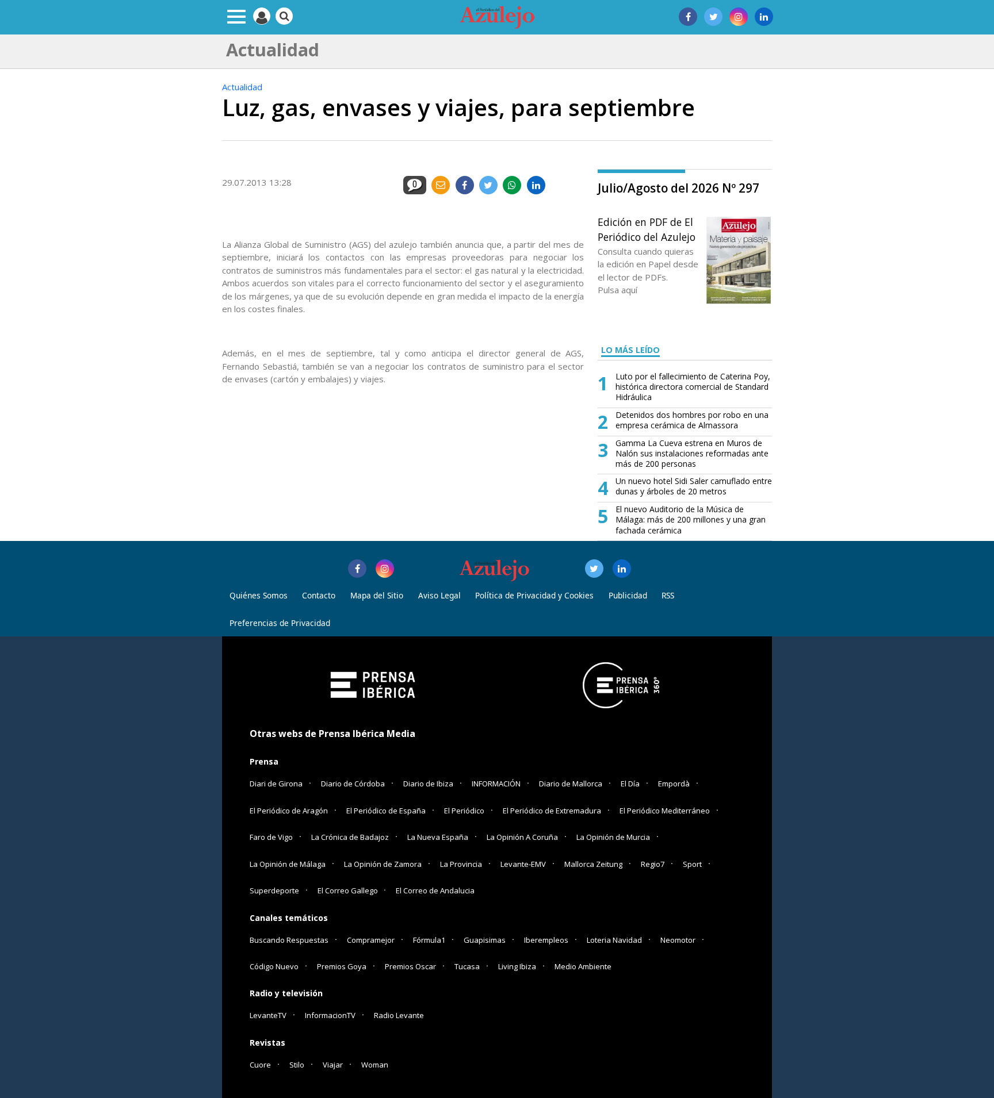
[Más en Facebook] (357, 568)
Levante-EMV (523, 864)
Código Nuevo (274, 966)
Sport (692, 864)
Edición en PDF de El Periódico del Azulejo (646, 229)
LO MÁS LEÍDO (630, 349)
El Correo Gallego (349, 890)
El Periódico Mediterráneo (665, 810)
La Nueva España (437, 837)
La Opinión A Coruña (522, 837)
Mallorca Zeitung (593, 864)
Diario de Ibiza (428, 783)
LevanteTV (268, 1015)
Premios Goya (341, 966)
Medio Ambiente (583, 966)
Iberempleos (546, 940)
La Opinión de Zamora (383, 864)
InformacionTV (330, 1015)
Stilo (296, 1064)
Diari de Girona (276, 783)
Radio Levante (399, 1015)
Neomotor (677, 940)
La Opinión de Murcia (613, 837)
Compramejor (371, 940)
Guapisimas (485, 940)
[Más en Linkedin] (622, 568)
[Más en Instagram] (385, 568)
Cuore (260, 1064)
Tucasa (467, 966)
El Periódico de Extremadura (552, 810)
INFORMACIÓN (496, 783)
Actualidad (242, 87)
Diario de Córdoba (353, 783)
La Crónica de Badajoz (350, 837)
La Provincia (461, 864)
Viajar (333, 1064)
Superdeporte (274, 890)
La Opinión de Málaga (288, 864)
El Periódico (464, 810)
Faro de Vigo (271, 837)
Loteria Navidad (614, 940)
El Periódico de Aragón (289, 810)
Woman (374, 1064)
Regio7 (652, 864)
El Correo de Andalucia (435, 890)
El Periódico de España (386, 810)
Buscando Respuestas (289, 940)
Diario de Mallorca (570, 783)
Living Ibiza (517, 966)
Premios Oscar (410, 966)
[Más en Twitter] (594, 568)
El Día (630, 783)
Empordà (674, 783)
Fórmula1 (429, 940)
